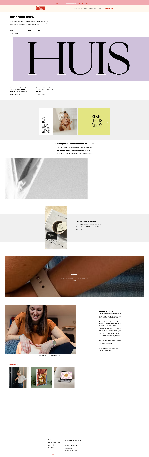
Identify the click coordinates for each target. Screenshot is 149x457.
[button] (99, 8)
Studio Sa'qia (19, 92)
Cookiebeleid (68, 448)
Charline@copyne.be (52, 444)
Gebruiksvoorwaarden (71, 450)
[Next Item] (108, 122)
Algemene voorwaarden (71, 445)
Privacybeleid (68, 447)
